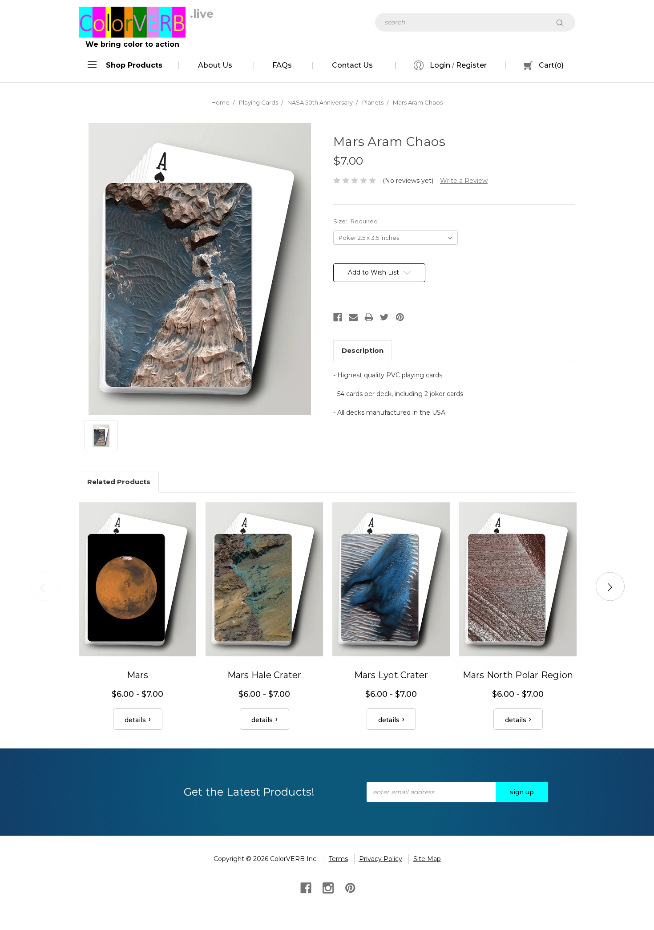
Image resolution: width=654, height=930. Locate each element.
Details (135, 720)
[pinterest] (349, 887)
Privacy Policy (380, 859)
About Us (215, 65)
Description (363, 350)
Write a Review (464, 181)
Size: (355, 221)
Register (471, 65)
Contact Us (352, 65)
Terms (338, 859)
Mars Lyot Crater (391, 675)
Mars (138, 675)
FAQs (282, 65)
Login (439, 65)
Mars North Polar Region (518, 675)
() (551, 65)
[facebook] (305, 887)
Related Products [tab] (118, 481)
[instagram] (327, 887)
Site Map (427, 859)
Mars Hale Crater (264, 675)
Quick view (137, 579)
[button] (134, 65)
